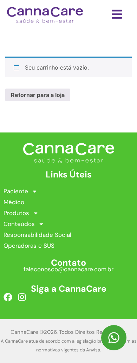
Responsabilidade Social (37, 235)
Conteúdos (19, 224)
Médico (14, 202)
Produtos (16, 213)
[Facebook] (8, 297)
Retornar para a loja (38, 94)
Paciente (16, 191)
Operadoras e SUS (29, 245)
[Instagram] (22, 297)
